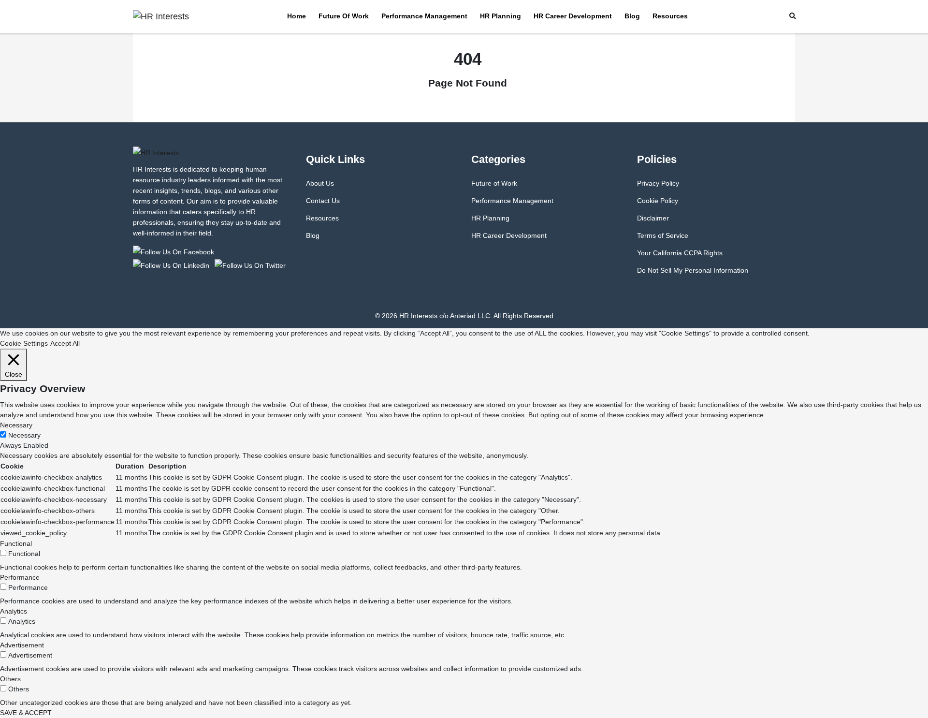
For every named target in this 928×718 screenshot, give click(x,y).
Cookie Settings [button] (24, 343)
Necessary (24, 435)
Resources (670, 16)
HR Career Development (573, 16)
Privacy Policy (658, 183)
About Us (320, 183)
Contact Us (323, 201)
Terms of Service (662, 235)
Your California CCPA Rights (680, 253)
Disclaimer (653, 218)
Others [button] (10, 679)
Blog (632, 16)
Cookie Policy (657, 201)
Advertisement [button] (22, 645)
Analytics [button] (13, 611)
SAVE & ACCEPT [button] (26, 713)
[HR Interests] (175, 251)
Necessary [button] (16, 425)
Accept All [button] (65, 343)
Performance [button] (20, 577)
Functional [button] (16, 543)
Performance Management (424, 16)
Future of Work (344, 16)
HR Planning (500, 16)
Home (296, 16)
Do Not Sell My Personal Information (692, 270)
